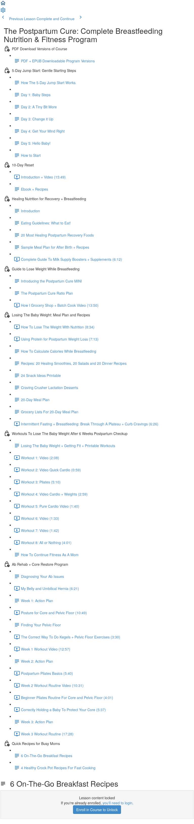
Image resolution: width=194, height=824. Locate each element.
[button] (3, 4)
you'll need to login (117, 802)
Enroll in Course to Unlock (97, 809)
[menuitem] (3, 11)
